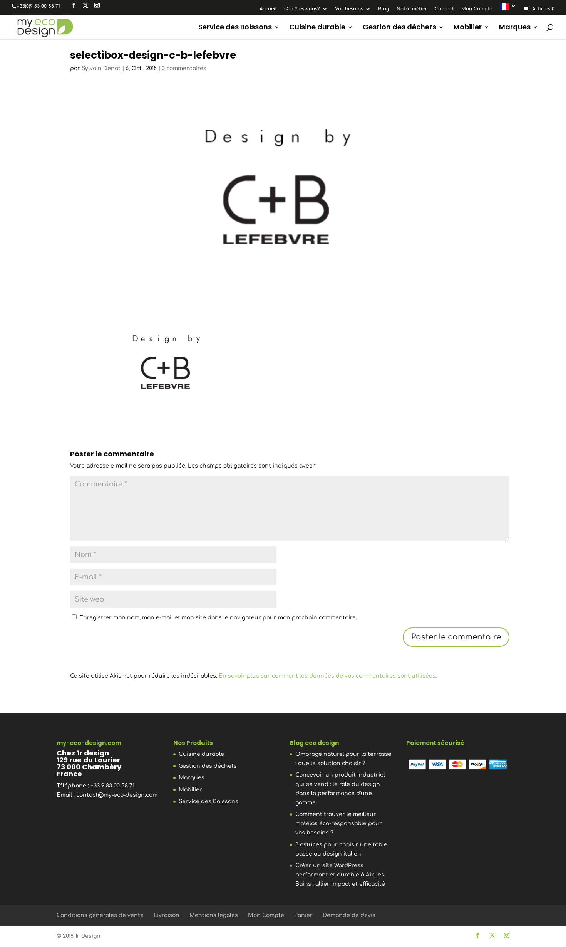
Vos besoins (349, 9)
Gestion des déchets (399, 28)
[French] (507, 8)
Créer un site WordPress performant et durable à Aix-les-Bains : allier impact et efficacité (340, 875)
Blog (383, 9)
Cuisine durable (317, 28)
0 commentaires (184, 68)
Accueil (268, 9)
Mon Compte (476, 9)
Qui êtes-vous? (302, 9)
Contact (444, 9)
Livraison (166, 915)
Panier (303, 915)
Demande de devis (349, 915)
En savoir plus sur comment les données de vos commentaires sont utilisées (327, 676)
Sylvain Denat (101, 68)
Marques (515, 28)
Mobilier (468, 28)
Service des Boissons (235, 28)
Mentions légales (213, 915)
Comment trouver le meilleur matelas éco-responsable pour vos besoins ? (338, 823)
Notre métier (412, 9)
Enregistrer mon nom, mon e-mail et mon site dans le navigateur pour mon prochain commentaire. (218, 618)
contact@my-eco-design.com (116, 795)
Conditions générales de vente (100, 915)
